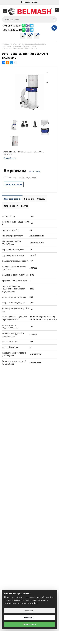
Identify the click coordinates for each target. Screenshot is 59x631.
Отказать (29, 611)
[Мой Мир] (11, 62)
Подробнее (32, 603)
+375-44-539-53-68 (12, 29)
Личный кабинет (30, 2)
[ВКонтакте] (3, 62)
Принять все (29, 624)
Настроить (29, 617)
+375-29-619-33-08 (12, 25)
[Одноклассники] (7, 62)
